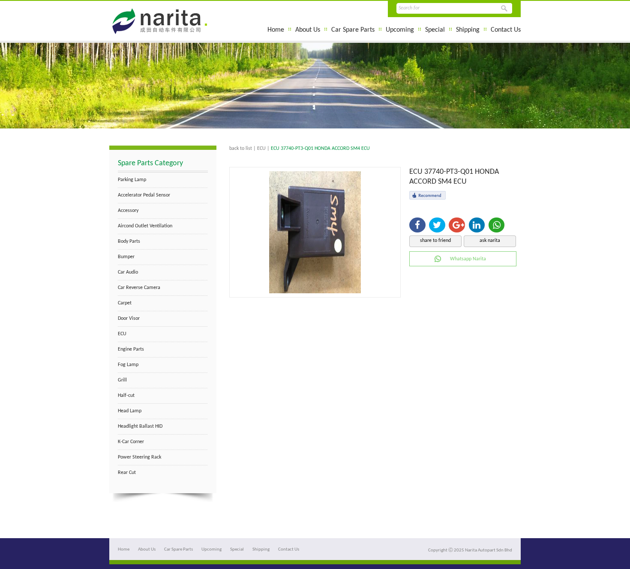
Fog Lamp (128, 364)
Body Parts (129, 241)
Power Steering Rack (139, 457)
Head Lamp (129, 411)
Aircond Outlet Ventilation (145, 226)
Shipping (468, 30)
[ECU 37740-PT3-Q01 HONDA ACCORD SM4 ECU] (315, 292)
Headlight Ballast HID (140, 426)
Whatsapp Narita (468, 259)
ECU (122, 334)
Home (275, 30)
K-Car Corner (131, 441)
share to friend (435, 240)
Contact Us (506, 30)
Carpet (125, 303)
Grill (122, 380)
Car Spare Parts (353, 30)
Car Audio (128, 272)
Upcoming (400, 30)
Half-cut (126, 395)
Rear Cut (127, 472)
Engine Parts (131, 349)
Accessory (128, 210)
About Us (307, 30)
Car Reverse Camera (139, 287)
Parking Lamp (132, 179)
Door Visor (129, 318)
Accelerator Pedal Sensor (144, 195)
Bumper (126, 256)
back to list (240, 148)
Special (435, 30)
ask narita (490, 240)
